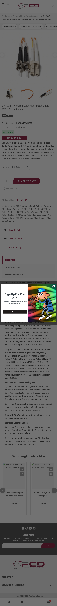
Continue (15, 311)
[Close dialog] (54, 286)
